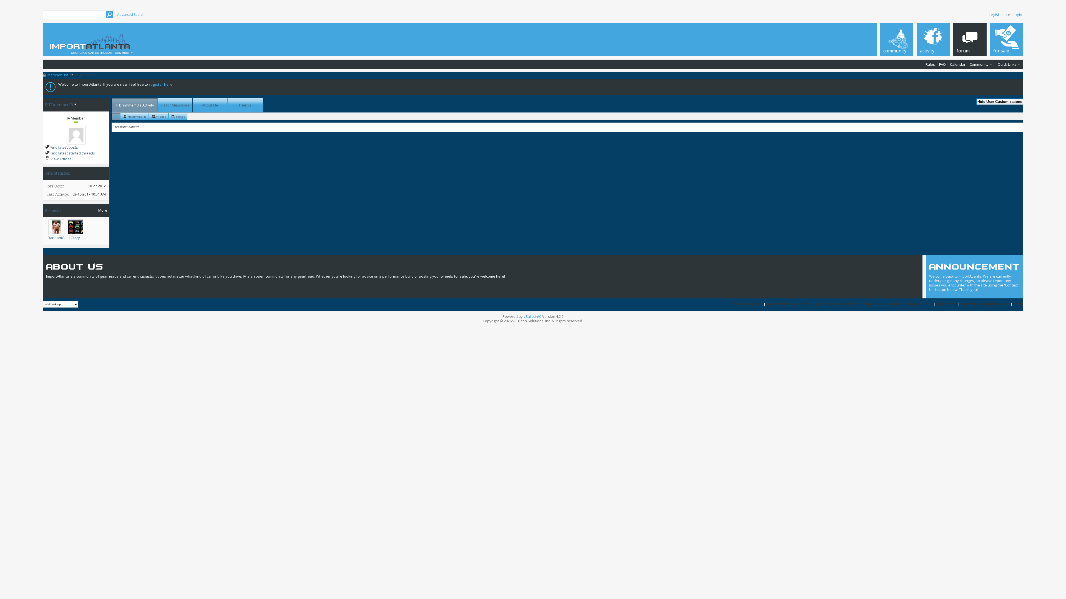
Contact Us (747, 304)
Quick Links (1007, 64)
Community (979, 64)
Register (996, 14)
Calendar (958, 64)
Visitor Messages (174, 105)
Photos (180, 116)
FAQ (942, 64)
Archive (946, 304)
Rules (930, 64)
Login (1018, 14)
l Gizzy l (75, 237)
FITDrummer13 (137, 116)
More (102, 210)
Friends (245, 105)
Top (1018, 304)
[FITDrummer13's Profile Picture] (76, 135)
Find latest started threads (72, 153)
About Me (210, 105)
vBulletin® (532, 316)
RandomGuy (58, 237)
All (116, 116)
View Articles (61, 158)
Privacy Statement (985, 304)
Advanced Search (130, 14)
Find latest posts (64, 147)
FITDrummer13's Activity (134, 105)
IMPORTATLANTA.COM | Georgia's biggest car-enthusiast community (849, 304)
